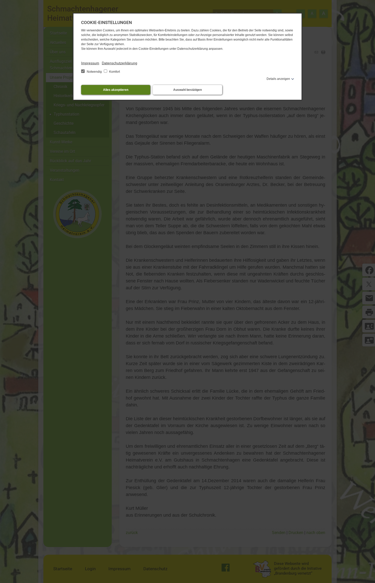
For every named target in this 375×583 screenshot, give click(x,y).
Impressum (90, 63)
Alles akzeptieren (115, 90)
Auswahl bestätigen (187, 90)
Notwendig (94, 71)
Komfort (114, 71)
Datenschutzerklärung (119, 63)
